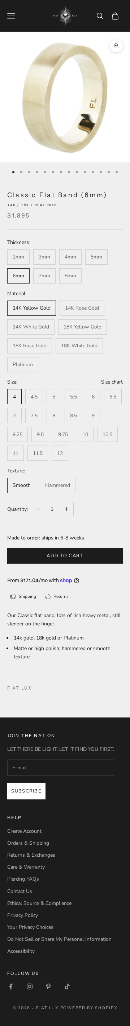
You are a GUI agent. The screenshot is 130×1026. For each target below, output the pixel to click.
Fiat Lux (19, 688)
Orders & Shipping (28, 843)
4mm (70, 256)
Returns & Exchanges (31, 855)
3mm (44, 256)
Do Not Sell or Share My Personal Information (59, 939)
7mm (44, 275)
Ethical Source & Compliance (39, 903)
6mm (18, 275)
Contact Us (19, 891)
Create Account (24, 831)
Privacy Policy (22, 915)
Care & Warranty (26, 867)
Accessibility (21, 951)
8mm (70, 275)
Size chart (112, 381)
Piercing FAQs (23, 879)
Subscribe (26, 791)
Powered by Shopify (89, 1007)
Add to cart (65, 556)
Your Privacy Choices (30, 927)
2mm (18, 256)
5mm (96, 256)
